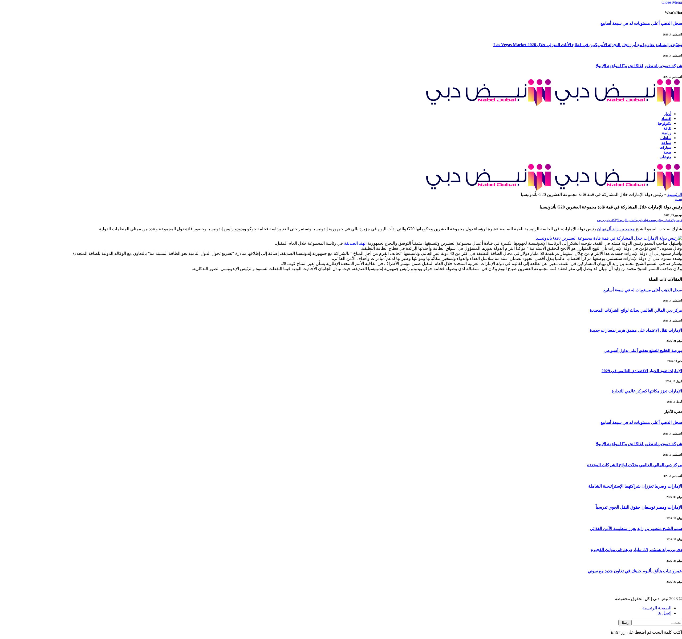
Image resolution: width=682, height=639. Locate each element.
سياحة (666, 143)
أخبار (667, 114)
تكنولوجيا (664, 124)
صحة (667, 152)
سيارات (665, 148)
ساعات (665, 138)
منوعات (665, 157)
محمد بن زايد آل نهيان (616, 229)
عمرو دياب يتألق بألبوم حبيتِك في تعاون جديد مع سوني (635, 571)
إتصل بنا (664, 613)
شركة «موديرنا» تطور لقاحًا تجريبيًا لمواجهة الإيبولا (639, 65)
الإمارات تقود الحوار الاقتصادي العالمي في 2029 (642, 371)
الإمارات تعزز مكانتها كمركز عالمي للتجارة (647, 391)
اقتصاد (666, 119)
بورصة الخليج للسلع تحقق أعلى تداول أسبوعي (643, 350)
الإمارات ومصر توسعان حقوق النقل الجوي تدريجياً (639, 507)
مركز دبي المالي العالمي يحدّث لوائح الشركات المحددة (636, 310)
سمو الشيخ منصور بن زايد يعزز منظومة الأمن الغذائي (636, 528)
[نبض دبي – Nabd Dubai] (553, 104)
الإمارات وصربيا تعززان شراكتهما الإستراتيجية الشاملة (635, 486)
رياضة (666, 133)
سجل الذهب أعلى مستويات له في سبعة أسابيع (641, 23)
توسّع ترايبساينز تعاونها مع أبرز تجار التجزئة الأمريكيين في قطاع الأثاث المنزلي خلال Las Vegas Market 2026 (587, 44)
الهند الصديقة (355, 243)
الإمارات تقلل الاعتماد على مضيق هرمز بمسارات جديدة (636, 330)
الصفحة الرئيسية (656, 608)
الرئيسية (674, 194)
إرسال (625, 623)
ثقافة (667, 128)
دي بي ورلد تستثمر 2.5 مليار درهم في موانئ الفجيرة (636, 549)
